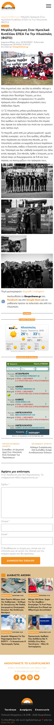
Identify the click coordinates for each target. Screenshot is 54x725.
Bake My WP (7, 722)
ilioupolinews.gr (20, 46)
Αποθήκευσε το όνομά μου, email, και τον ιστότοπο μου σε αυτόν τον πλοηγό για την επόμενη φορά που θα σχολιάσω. (23, 551)
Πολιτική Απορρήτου (11, 714)
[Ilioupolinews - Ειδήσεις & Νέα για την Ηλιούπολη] (8, 6)
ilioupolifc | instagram (33, 291)
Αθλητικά (14, 16)
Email (4, 534)
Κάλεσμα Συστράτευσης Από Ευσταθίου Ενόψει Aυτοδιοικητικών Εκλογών (40, 448)
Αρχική (4, 16)
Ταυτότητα (10, 709)
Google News (33, 299)
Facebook (12, 299)
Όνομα (5, 521)
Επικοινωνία (42, 709)
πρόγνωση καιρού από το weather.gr (23, 351)
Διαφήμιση (26, 709)
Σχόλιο (5, 484)
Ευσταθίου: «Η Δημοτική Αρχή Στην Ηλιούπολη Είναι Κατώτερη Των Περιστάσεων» (13, 451)
